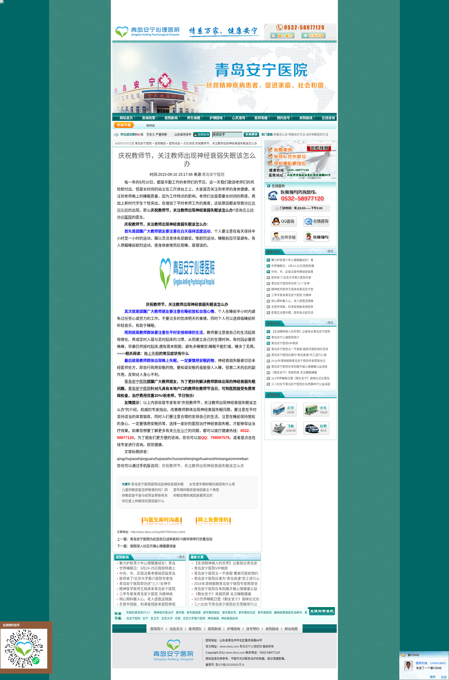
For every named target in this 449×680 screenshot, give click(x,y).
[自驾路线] (316, 428)
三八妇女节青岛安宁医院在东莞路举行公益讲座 (300, 384)
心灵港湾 (238, 118)
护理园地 (216, 118)
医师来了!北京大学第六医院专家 (291, 277)
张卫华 (155, 618)
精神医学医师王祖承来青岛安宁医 (292, 289)
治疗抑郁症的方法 (317, 134)
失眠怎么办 (281, 134)
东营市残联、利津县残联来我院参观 (147, 604)
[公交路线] (284, 410)
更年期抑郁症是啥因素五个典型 (196, 490)
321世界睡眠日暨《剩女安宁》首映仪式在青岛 (300, 378)
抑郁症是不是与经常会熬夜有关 (145, 495)
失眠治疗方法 (296, 134)
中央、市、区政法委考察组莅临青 (292, 271)
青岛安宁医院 (143, 143)
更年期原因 (265, 612)
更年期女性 (229, 612)
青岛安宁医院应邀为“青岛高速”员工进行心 (227, 578)
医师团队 (195, 629)
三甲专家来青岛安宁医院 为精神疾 (146, 594)
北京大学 (167, 618)
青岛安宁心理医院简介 (285, 337)
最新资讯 (273, 251)
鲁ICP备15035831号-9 (229, 664)
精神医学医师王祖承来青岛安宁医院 (147, 589)
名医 (178, 618)
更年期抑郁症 (211, 612)
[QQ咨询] (284, 225)
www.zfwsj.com (229, 646)
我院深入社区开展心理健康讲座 (153, 546)
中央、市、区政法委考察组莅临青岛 (147, 573)
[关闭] (447, 652)
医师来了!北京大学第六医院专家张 (146, 578)
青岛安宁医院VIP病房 (211, 568)
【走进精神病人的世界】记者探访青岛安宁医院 (300, 331)
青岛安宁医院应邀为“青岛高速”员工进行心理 (298, 355)
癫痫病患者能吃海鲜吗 (288, 612)
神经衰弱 (213, 618)
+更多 (181, 557)
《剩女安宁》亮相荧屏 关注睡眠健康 (222, 594)
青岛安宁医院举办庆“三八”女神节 (145, 584)
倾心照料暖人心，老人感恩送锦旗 (145, 599)
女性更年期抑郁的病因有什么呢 (212, 484)
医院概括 (160, 143)
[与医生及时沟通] (162, 526)
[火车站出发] (316, 410)
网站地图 (291, 629)
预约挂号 (283, 118)
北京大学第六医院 (194, 618)
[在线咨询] (316, 225)
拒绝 (444, 677)
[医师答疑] (284, 241)
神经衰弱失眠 (174, 484)
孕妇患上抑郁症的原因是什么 (143, 501)
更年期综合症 (247, 612)
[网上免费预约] (211, 526)
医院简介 (156, 629)
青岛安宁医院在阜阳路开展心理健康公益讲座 (299, 366)
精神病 (150, 125)
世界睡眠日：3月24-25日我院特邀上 (147, 568)
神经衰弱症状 (229, 618)
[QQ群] (316, 241)
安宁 (145, 618)
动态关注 (176, 629)
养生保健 (193, 118)
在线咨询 (328, 118)
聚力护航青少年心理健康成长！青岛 (147, 563)
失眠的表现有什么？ (139, 612)
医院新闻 (171, 118)
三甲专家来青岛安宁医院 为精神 (291, 295)
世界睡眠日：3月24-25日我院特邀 (292, 266)
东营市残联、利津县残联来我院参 (292, 307)
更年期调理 (194, 612)
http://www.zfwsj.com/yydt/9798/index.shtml (158, 532)
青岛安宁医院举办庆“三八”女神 (290, 283)
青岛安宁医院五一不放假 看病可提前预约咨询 (299, 349)
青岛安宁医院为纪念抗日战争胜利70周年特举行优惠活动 (171, 539)
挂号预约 (252, 629)
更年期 (180, 612)
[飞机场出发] (284, 428)
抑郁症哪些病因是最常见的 (193, 495)
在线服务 (278, 186)
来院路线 (305, 118)
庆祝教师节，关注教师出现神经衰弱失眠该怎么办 (203, 466)
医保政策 (148, 118)
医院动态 (174, 143)
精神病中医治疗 (164, 612)
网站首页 (126, 118)
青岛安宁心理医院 (250, 646)
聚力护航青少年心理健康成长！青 (292, 260)
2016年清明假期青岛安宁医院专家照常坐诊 (298, 361)
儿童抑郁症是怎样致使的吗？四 (145, 490)
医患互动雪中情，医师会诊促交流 (292, 312)
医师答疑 (261, 118)
